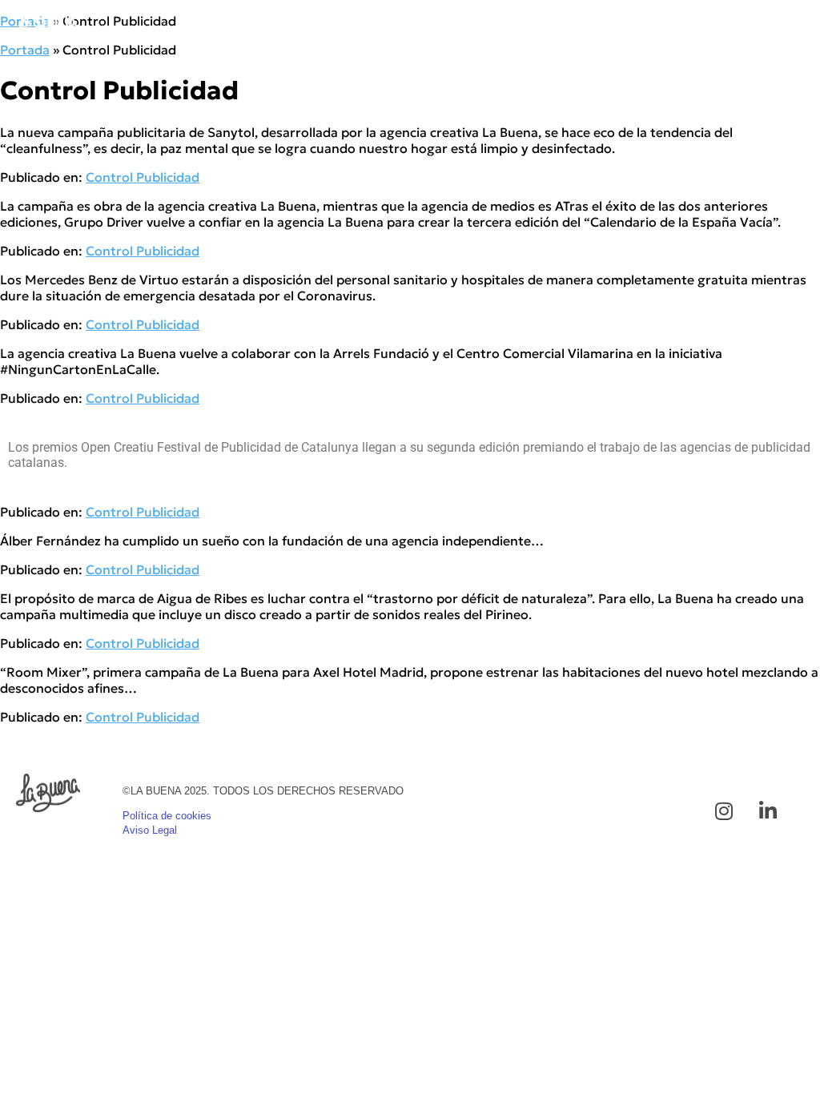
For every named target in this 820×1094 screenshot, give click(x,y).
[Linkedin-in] (768, 811)
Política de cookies (167, 816)
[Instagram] (724, 811)
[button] (791, 27)
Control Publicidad (142, 177)
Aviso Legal (150, 830)
